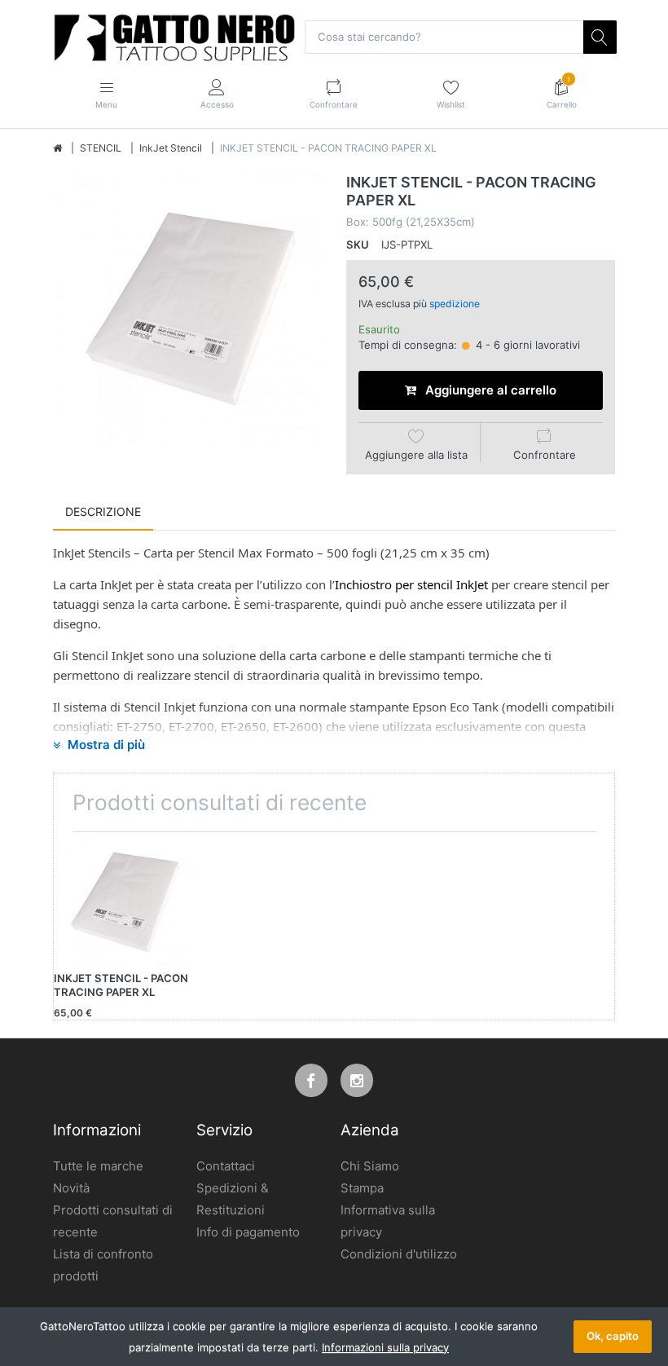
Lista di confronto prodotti (103, 1265)
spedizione (454, 303)
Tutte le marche (98, 1166)
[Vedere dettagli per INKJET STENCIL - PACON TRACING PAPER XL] (123, 902)
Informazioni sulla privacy (385, 1347)
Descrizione (103, 511)
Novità (71, 1188)
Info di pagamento (248, 1232)
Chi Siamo (370, 1166)
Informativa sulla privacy (388, 1221)
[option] (187, 308)
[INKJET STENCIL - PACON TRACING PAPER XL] (187, 308)
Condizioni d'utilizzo (399, 1254)
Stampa (362, 1188)
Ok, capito (613, 1335)
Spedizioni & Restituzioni (232, 1199)
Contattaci (225, 1166)
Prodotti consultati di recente (113, 1221)
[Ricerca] (599, 36)
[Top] (57, 148)
